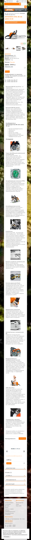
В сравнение (25, 67)
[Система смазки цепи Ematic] (15, 280)
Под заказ (7, 71)
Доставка (7, 505)
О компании (8, 504)
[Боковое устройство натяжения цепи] (15, 259)
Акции (17, 504)
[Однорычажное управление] (15, 307)
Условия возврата (9, 502)
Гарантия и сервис (9, 509)
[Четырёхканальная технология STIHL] (15, 178)
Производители (19, 502)
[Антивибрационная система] (15, 203)
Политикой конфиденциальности (19, 534)
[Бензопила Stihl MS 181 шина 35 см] (8, 48)
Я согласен (6, 536)
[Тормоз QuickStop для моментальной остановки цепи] (15, 150)
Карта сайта (18, 505)
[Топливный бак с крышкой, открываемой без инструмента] (15, 417)
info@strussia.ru (8, 523)
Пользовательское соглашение (9, 514)
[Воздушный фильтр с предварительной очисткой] (15, 356)
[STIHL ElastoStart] (15, 385)
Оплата (6, 507)
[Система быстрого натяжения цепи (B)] (15, 329)
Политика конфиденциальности (10, 511)
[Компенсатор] (15, 229)
